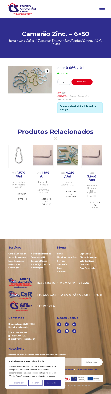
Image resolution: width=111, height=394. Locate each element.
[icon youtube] (74, 324)
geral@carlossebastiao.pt (23, 339)
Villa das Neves (87, 261)
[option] (30, 79)
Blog (59, 268)
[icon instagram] (74, 331)
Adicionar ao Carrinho (22, 196)
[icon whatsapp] (59, 331)
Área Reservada (87, 268)
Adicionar (82, 82)
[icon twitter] (67, 324)
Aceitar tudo (52, 383)
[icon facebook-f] (59, 324)
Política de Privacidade (88, 369)
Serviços (61, 261)
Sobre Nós (62, 264)
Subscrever (92, 362)
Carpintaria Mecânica (41, 254)
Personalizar (18, 383)
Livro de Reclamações (79, 386)
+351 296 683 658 (19, 332)
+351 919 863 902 (18, 336)
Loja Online (85, 254)
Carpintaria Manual (17, 254)
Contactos (85, 264)
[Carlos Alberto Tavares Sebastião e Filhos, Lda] (21, 9)
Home (60, 254)
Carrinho (61, 271)
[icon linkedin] (67, 331)
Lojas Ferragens (16, 261)
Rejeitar (35, 383)
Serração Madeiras (17, 257)
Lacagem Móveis (39, 261)
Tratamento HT (38, 257)
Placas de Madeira (88, 257)
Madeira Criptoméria (66, 257)
